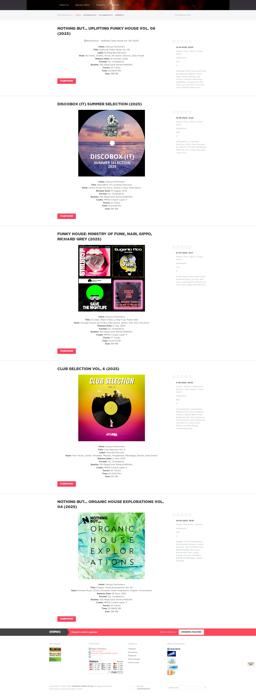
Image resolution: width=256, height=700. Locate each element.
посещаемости (106, 15)
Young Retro (193, 82)
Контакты (132, 652)
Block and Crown (197, 276)
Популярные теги (183, 15)
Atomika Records (184, 428)
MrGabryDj (201, 147)
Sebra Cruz (195, 87)
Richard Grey (199, 285)
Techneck (200, 417)
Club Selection (183, 409)
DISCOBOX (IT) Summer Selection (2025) (99, 104)
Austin (196, 553)
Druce (193, 412)
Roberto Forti (182, 412)
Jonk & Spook (197, 144)
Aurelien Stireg (190, 426)
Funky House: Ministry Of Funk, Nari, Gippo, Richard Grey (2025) (104, 236)
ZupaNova (181, 82)
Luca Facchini (188, 85)
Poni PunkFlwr (183, 420)
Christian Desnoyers (192, 79)
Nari (184, 285)
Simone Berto (190, 415)
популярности (90, 15)
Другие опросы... (168, 632)
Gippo (189, 285)
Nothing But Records (186, 544)
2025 (188, 144)
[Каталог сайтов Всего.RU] (66, 654)
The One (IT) (182, 423)
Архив (115, 5)
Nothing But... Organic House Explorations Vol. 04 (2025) (110, 504)
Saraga (179, 555)
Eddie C (192, 74)
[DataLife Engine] (52, 5)
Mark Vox (180, 150)
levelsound (181, 58)
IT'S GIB (191, 147)
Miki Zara (201, 150)
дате (79, 15)
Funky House (182, 276)
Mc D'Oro (199, 85)
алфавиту (119, 15)
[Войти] (203, 5)
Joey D (192, 423)
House (179, 51)
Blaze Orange (182, 550)
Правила (132, 655)
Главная (132, 649)
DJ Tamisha (181, 147)
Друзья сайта (82, 5)
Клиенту (101, 5)
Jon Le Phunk (182, 87)
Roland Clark (197, 547)
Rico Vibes (191, 150)
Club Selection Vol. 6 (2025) (88, 369)
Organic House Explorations (189, 541)
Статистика (133, 662)
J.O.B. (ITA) (181, 153)
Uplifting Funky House (186, 71)
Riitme (179, 553)
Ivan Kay (195, 279)
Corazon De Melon (192, 555)
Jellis (187, 547)
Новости (63, 5)
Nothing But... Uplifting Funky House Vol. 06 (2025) (106, 31)
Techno (187, 386)
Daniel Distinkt (189, 77)
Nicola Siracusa (198, 420)
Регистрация (134, 659)
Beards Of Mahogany (185, 558)
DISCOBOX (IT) (183, 142)
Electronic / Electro (193, 524)
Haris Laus (194, 550)
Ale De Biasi (196, 409)
